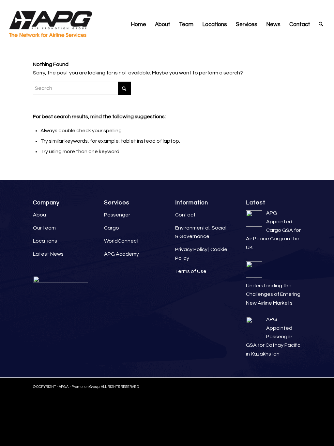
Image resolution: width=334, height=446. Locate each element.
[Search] (320, 24)
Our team (44, 228)
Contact (185, 214)
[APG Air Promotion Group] (50, 24)
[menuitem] (138, 24)
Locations (45, 241)
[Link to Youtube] (322, 5)
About (40, 214)
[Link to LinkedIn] (293, 5)
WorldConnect (121, 241)
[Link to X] (312, 5)
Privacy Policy (191, 249)
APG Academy (121, 254)
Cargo (111, 228)
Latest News (48, 254)
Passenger (117, 214)
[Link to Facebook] (303, 5)
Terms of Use (190, 271)
